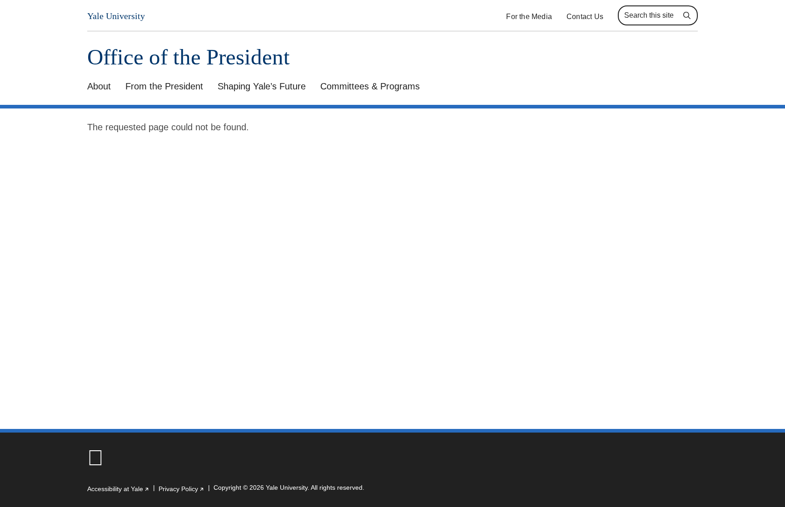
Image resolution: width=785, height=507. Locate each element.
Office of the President (188, 57)
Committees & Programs (370, 86)
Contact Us (584, 16)
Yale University (116, 16)
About (99, 86)
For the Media (529, 16)
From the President (164, 86)
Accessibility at (118, 488)
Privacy (181, 488)
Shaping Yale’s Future (262, 86)
